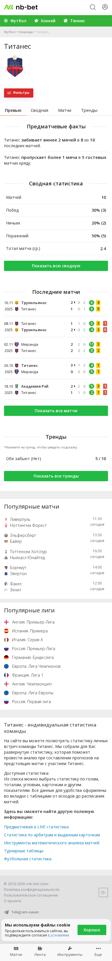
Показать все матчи (56, 410)
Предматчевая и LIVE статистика (36, 827)
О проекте (12, 901)
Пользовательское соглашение (31, 895)
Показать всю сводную (56, 265)
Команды (26, 32)
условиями (60, 935)
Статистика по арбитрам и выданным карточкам (52, 834)
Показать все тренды (56, 476)
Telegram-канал (25, 912)
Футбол (10, 32)
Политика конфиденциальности (31, 889)
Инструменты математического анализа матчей (51, 842)
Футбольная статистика (27, 858)
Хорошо (92, 929)
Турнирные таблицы (23, 850)
